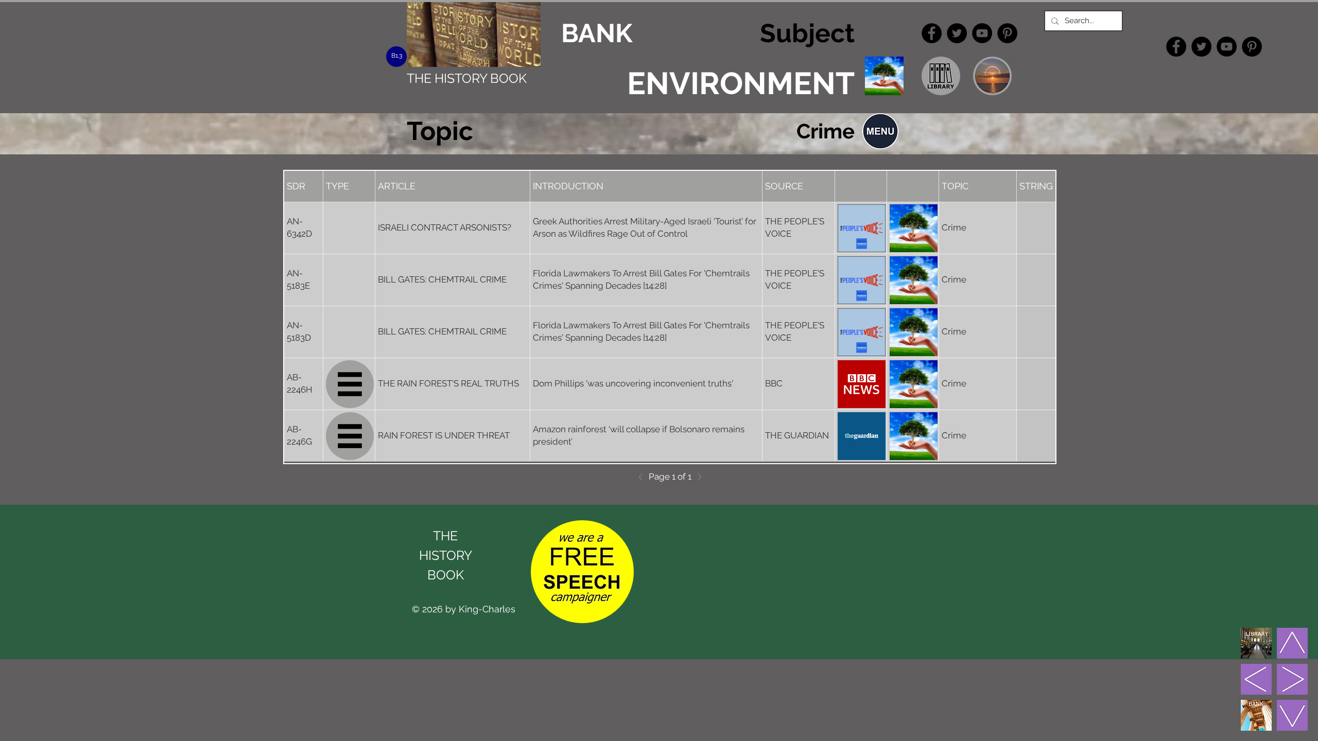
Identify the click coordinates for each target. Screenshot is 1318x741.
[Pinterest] (1007, 33)
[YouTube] (982, 33)
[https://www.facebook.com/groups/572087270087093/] (932, 33)
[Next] (696, 477)
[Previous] (643, 477)
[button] (880, 131)
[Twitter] (957, 33)
